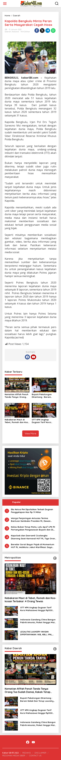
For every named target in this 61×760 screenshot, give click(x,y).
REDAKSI (26, 752)
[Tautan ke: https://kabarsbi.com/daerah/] (55, 649)
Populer (16, 502)
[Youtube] (33, 357)
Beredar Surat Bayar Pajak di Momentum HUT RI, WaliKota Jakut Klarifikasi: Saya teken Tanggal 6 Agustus (32, 546)
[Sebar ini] (36, 30)
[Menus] (4, 3)
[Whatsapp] (53, 30)
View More (30, 433)
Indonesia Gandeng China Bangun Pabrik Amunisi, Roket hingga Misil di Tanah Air (38, 621)
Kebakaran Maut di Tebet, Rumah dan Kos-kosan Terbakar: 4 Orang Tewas (17, 421)
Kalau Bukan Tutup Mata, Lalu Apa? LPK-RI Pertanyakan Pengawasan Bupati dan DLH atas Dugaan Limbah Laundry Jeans (33, 528)
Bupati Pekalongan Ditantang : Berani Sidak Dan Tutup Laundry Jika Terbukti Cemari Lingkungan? (43, 395)
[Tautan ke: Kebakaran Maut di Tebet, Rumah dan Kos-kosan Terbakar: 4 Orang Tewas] (30, 578)
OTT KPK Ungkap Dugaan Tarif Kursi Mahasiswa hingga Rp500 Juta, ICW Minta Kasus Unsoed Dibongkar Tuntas (44, 421)
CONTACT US (35, 755)
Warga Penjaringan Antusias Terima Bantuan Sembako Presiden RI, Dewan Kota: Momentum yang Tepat (31, 519)
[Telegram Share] (47, 30)
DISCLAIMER (40, 752)
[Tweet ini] (42, 30)
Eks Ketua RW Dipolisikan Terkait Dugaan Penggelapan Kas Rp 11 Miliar (32, 510)
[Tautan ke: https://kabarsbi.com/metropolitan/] (55, 558)
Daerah (8, 32)
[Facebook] (27, 357)
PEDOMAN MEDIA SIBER (13, 755)
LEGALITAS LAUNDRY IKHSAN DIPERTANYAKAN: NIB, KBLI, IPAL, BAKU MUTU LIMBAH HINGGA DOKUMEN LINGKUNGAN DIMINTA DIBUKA (36, 633)
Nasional (15, 32)
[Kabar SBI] (31, 3)
